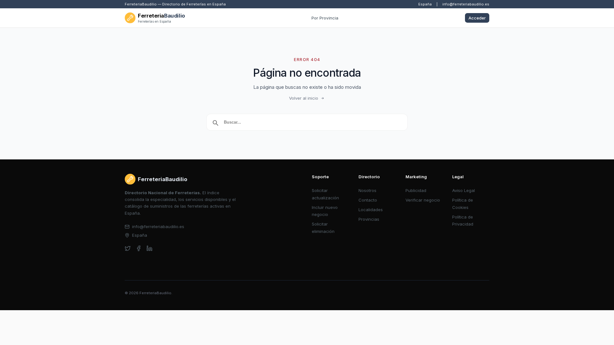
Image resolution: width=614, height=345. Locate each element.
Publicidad (415, 190)
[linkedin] (149, 248)
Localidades (370, 209)
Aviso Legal (463, 190)
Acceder (477, 17)
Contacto (367, 200)
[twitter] (128, 248)
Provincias (368, 219)
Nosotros (367, 190)
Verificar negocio (422, 200)
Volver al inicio (303, 98)
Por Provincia (324, 17)
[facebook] (139, 248)
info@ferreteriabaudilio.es (465, 4)
